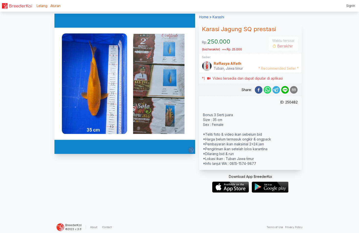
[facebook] (259, 90)
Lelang (42, 6)
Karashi (218, 17)
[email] (294, 90)
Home (204, 17)
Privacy (294, 227)
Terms (275, 227)
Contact (107, 227)
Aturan (55, 6)
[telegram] (276, 90)
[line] (285, 90)
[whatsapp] (267, 90)
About (93, 227)
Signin (350, 6)
